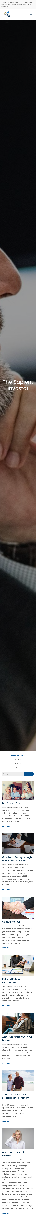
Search (29, 774)
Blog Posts (18, 760)
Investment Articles (18, 756)
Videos (18, 763)
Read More (6, 826)
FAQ (18, 767)
